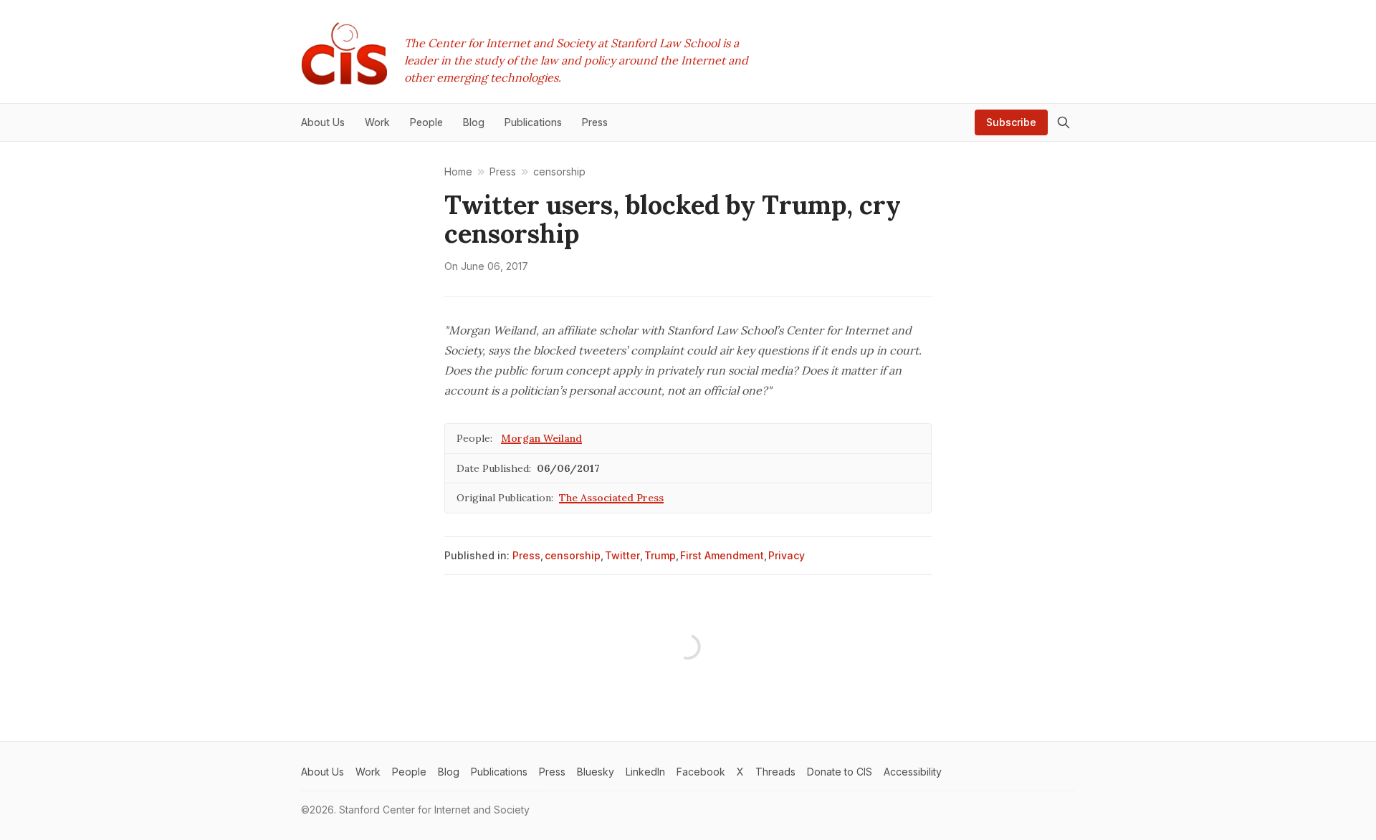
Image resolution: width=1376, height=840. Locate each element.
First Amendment (722, 555)
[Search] (1063, 122)
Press (526, 555)
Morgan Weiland (541, 438)
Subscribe (1011, 122)
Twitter (622, 555)
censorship (573, 555)
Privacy (786, 555)
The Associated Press (611, 497)
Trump (660, 555)
